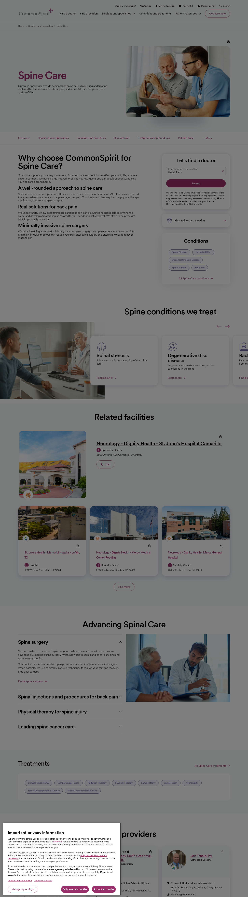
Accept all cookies (104, 889)
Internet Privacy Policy (20, 880)
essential (57, 841)
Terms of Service (43, 880)
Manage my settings (22, 889)
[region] (62, 859)
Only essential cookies (75, 889)
